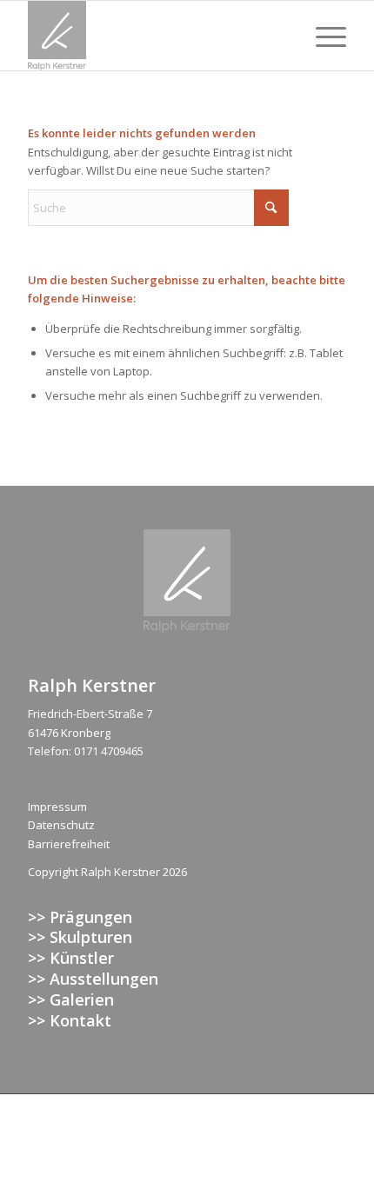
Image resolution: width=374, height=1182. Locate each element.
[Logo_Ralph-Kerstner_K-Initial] (155, 35)
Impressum (57, 806)
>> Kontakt (69, 1020)
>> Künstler (71, 957)
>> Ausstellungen (93, 978)
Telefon (48, 751)
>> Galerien (71, 999)
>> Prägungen (80, 916)
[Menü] (322, 35)
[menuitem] (322, 35)
